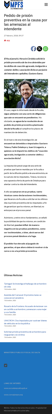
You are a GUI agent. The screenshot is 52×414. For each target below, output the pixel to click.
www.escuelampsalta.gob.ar (15, 388)
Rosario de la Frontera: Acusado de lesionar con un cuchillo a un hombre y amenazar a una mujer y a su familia (25, 309)
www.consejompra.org (13, 394)
